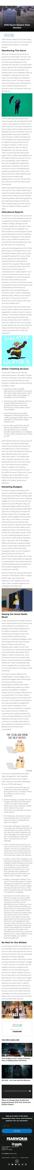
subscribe (17, 1131)
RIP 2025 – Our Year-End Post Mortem (17, 1074)
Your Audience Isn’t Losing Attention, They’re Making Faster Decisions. (17, 1053)
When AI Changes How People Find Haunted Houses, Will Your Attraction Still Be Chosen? (17, 1096)
